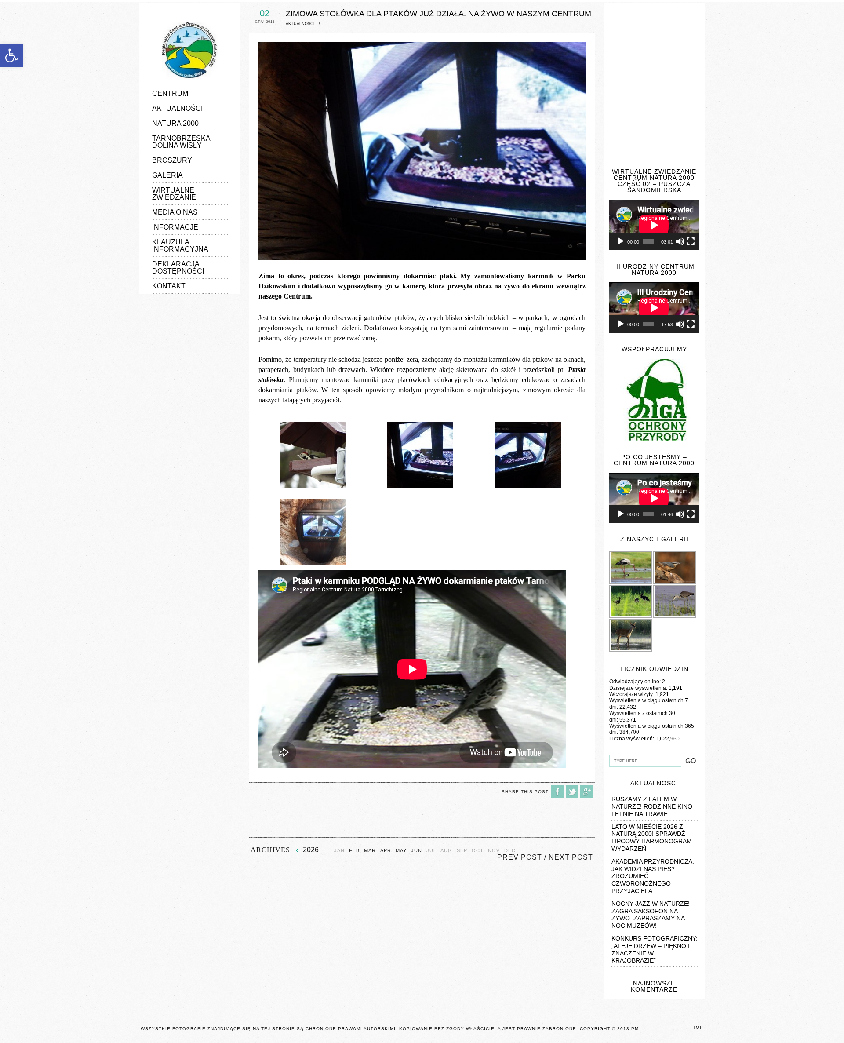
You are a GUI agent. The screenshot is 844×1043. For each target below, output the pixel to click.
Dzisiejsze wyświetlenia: (639, 688)
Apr (385, 850)
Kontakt (169, 286)
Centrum (170, 93)
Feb (354, 850)
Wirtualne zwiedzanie (174, 193)
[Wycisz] (680, 241)
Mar (370, 850)
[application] (654, 225)
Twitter (572, 791)
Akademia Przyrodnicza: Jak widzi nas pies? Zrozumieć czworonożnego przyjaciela (652, 876)
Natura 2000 (175, 123)
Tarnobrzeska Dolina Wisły (181, 142)
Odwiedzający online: (635, 681)
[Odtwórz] (620, 241)
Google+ (586, 791)
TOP (698, 1027)
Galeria (167, 175)
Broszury (172, 160)
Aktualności (177, 108)
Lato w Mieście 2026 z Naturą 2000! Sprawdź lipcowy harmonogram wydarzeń (651, 837)
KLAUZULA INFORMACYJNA (180, 245)
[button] (11, 55)
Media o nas (175, 212)
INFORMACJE (175, 227)
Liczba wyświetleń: (632, 739)
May (401, 850)
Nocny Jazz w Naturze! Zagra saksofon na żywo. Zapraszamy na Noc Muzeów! (650, 914)
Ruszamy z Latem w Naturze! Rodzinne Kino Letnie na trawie (651, 806)
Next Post (571, 857)
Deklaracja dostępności (178, 267)
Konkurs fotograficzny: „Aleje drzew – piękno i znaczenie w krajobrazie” (654, 949)
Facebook (557, 791)
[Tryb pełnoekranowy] (690, 241)
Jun (416, 850)
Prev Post (519, 857)
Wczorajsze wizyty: (632, 694)
